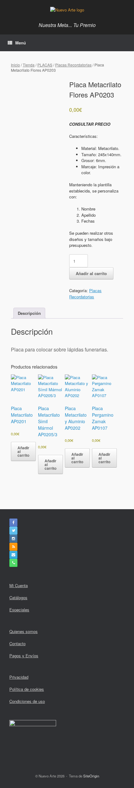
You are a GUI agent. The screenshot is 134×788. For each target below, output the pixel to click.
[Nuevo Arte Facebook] (13, 523)
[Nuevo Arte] (67, 9)
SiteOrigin (91, 775)
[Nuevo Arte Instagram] (13, 539)
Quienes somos (23, 631)
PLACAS (44, 64)
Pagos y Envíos (23, 656)
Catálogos (18, 597)
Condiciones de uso (27, 701)
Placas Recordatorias (73, 64)
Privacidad (18, 677)
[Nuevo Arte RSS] (13, 547)
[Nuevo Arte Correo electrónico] (13, 555)
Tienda (29, 64)
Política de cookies (26, 689)
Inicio (15, 64)
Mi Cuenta (18, 585)
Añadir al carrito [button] (23, 451)
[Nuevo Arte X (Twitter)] (13, 531)
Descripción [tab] (29, 313)
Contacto (17, 643)
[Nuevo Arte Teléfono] (13, 563)
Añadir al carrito (91, 273)
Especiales (19, 610)
